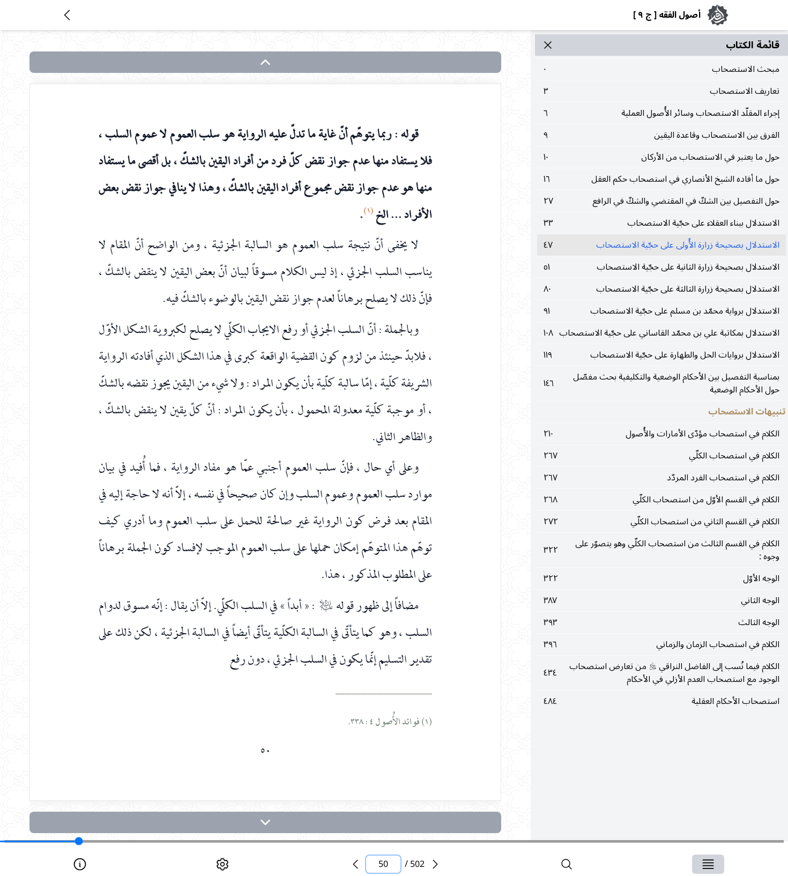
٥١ (661, 267)
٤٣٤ (661, 672)
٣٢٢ (661, 550)
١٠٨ (661, 333)
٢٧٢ (661, 522)
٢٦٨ (661, 500)
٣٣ (661, 223)
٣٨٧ (661, 600)
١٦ (661, 179)
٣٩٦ (661, 644)
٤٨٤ (661, 701)
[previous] (355, 864)
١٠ (661, 157)
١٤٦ (661, 383)
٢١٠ (661, 434)
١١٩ (661, 355)
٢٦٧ (661, 456)
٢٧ (661, 201)
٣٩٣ (661, 622)
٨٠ (661, 289)
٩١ (661, 311)
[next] (265, 822)
